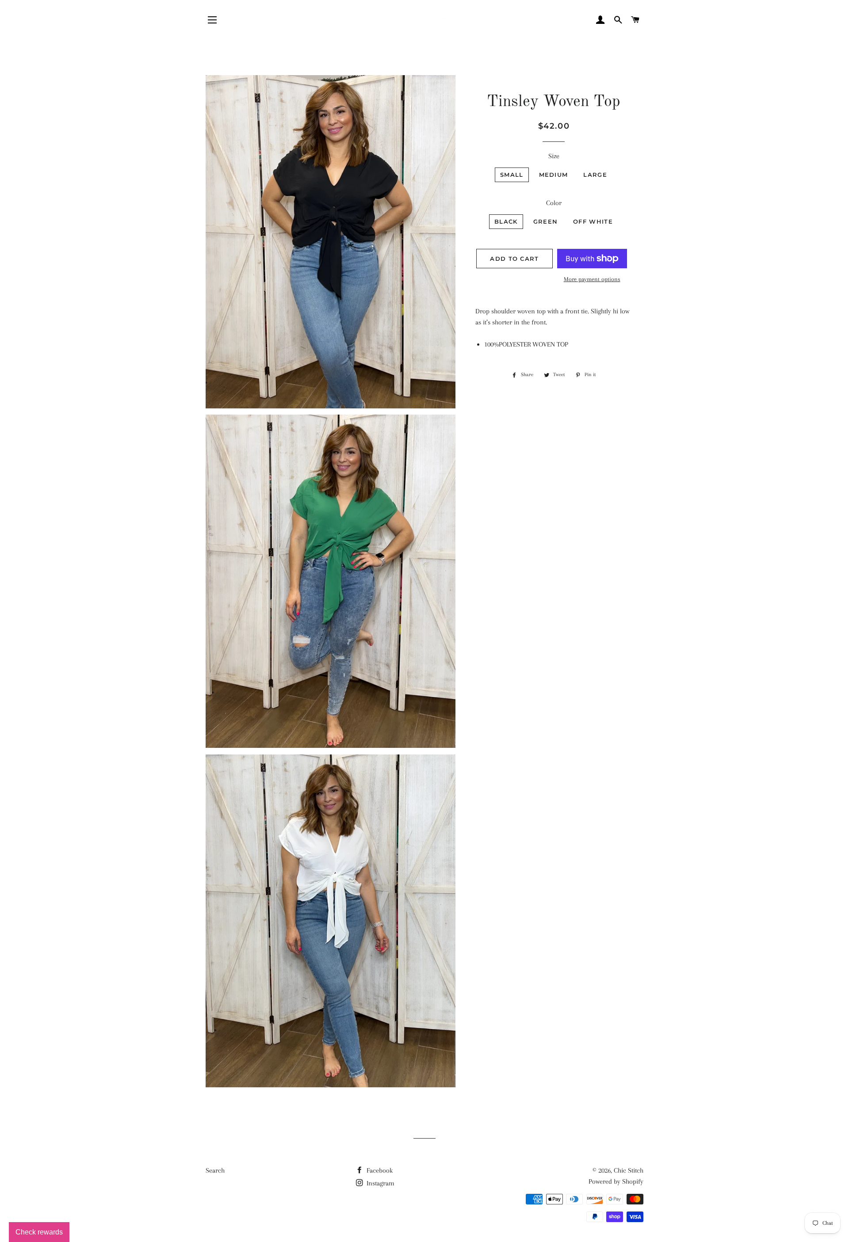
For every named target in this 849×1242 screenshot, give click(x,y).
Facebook (379, 1170)
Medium (553, 174)
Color (554, 203)
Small (512, 174)
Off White (593, 221)
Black (506, 221)
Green (545, 221)
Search (215, 1170)
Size (553, 156)
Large (595, 174)
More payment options (592, 279)
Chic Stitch (628, 1170)
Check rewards (39, 1232)
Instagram (379, 1183)
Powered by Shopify (616, 1181)
